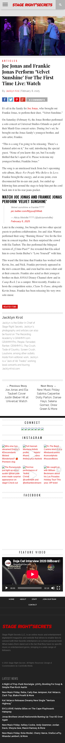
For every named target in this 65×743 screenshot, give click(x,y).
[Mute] (53, 588)
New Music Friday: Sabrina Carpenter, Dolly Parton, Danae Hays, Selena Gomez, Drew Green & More (48, 399)
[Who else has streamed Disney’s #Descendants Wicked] (11, 454)
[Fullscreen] (58, 588)
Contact (32, 605)
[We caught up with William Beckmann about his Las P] (53, 475)
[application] (32, 574)
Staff (34, 599)
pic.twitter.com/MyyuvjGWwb (26, 211)
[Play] (6, 588)
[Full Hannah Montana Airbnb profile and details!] (32, 454)
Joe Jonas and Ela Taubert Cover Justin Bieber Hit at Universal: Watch (16, 395)
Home (11, 599)
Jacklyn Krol (12, 91)
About (23, 599)
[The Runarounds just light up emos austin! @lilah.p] (11, 475)
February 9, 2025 (20, 221)
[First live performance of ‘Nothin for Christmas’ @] (32, 475)
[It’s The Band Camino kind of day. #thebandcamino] (53, 454)
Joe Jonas (32, 108)
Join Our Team (49, 599)
